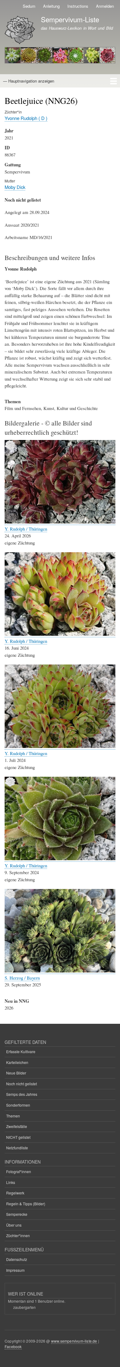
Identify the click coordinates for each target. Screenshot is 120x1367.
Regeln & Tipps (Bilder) (25, 1203)
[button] (60, 522)
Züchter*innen (18, 1235)
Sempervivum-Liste (70, 19)
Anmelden (105, 6)
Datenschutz (16, 1259)
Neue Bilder (16, 1072)
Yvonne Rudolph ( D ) (26, 118)
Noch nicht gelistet (21, 1083)
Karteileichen (17, 1062)
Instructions (77, 6)
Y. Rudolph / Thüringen (26, 529)
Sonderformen (18, 1105)
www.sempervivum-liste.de (74, 1341)
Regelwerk (15, 1192)
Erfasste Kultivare (20, 1051)
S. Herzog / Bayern (22, 978)
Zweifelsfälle (16, 1126)
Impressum (15, 1270)
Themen (13, 1115)
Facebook (13, 1346)
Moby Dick (15, 187)
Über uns (14, 1225)
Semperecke (16, 1214)
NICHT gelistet (18, 1137)
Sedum (29, 6)
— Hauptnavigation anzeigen (28, 81)
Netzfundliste (17, 1147)
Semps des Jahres (21, 1094)
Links (10, 1182)
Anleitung (51, 6)
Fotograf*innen (18, 1171)
